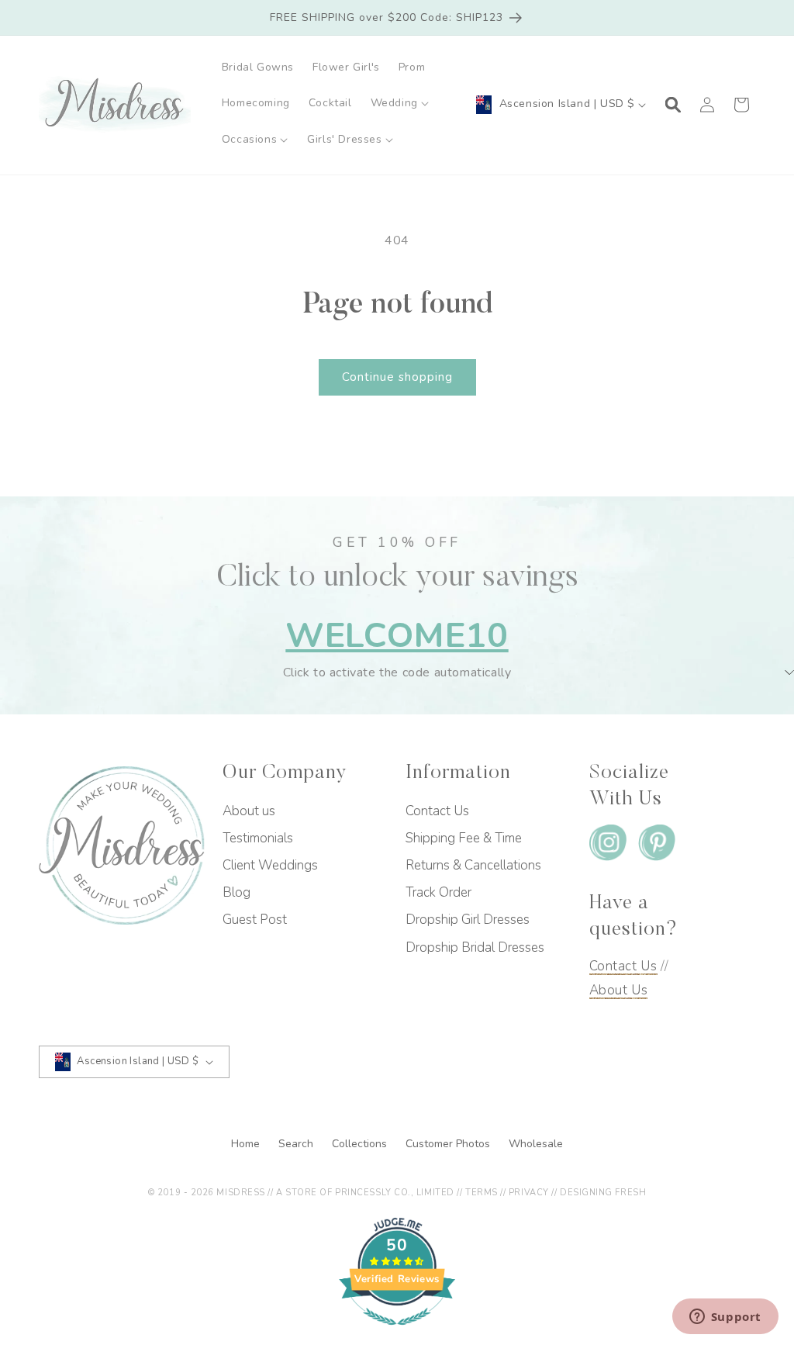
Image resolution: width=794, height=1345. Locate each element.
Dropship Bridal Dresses (475, 947)
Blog (236, 892)
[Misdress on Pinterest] (656, 846)
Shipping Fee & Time (464, 838)
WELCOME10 (396, 635)
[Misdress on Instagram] (608, 846)
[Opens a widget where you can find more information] (724, 1317)
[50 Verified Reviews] (397, 1333)
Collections (361, 1143)
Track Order (438, 892)
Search (297, 1143)
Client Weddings (270, 865)
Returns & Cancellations (473, 865)
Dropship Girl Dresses (468, 919)
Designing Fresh (603, 1192)
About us (249, 811)
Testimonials (258, 838)
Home (247, 1143)
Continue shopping (397, 377)
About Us (618, 990)
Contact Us (437, 811)
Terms (481, 1192)
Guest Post (255, 919)
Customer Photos (449, 1143)
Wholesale (536, 1143)
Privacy (529, 1192)
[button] (400, 103)
